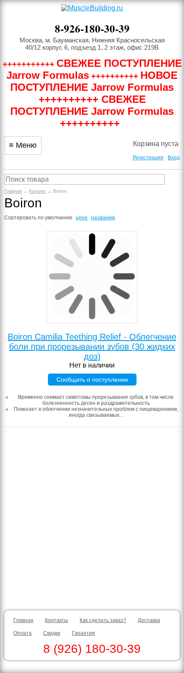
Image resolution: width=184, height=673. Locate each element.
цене (82, 218)
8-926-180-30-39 (92, 28)
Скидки (51, 633)
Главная (13, 191)
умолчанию (58, 218)
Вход (174, 158)
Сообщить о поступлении (92, 379)
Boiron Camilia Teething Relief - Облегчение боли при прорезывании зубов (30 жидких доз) (92, 346)
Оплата (22, 633)
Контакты (56, 620)
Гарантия (83, 633)
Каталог (37, 191)
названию (103, 218)
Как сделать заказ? (103, 620)
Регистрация (148, 158)
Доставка (149, 620)
